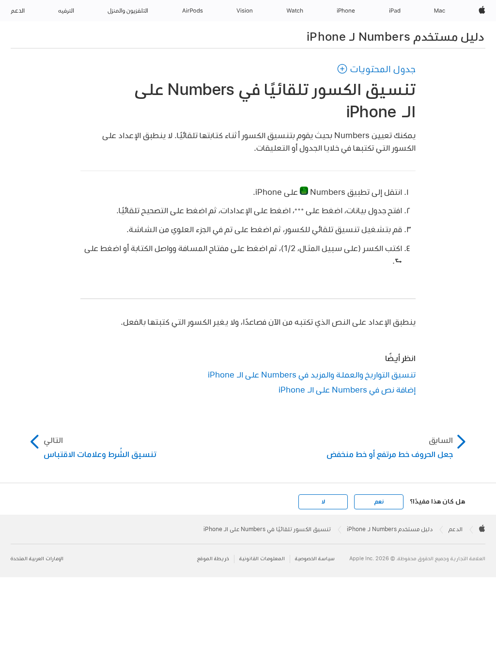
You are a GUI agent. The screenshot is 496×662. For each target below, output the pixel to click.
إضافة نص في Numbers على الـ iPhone (347, 389)
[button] (376, 69)
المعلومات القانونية (262, 558)
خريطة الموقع (213, 558)
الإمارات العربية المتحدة (37, 558)
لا (323, 501)
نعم (379, 501)
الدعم (456, 529)
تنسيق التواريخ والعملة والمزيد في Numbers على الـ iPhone (312, 374)
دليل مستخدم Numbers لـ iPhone (395, 36)
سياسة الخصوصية (315, 558)
